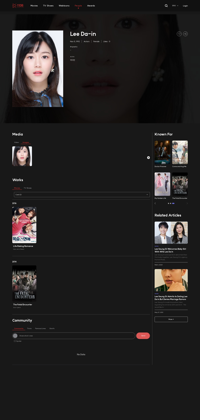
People (78, 6)
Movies (34, 6)
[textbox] (175, 5)
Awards (91, 6)
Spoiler (19, 341)
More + (171, 319)
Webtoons (64, 6)
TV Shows (48, 6)
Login (185, 6)
